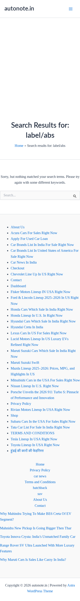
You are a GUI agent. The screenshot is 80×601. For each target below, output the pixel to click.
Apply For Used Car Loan (29, 239)
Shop (14, 415)
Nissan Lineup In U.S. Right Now (35, 386)
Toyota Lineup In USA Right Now (35, 445)
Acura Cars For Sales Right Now (34, 233)
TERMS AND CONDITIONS (32, 433)
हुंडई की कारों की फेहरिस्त (27, 451)
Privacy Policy (21, 404)
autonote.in (19, 9)
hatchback (40, 488)
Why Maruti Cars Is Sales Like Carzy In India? (33, 559)
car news (40, 476)
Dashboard (18, 286)
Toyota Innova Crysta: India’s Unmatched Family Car (37, 537)
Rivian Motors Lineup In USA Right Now (40, 410)
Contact (16, 280)
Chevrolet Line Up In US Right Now (37, 274)
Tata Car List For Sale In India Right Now (40, 427)
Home (40, 464)
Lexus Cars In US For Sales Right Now (39, 333)
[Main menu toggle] (71, 9)
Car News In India (24, 262)
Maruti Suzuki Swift (25, 362)
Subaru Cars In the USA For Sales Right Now (43, 421)
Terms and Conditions (40, 482)
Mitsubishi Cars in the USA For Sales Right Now (45, 380)
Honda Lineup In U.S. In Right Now (37, 315)
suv (40, 494)
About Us (17, 227)
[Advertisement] (40, 60)
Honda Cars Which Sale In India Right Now (42, 309)
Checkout (17, 268)
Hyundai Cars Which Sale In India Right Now (43, 321)
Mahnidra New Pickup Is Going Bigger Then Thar (35, 528)
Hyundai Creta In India (27, 327)
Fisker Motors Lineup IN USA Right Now (40, 292)
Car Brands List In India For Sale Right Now (42, 245)
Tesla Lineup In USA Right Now (34, 439)
